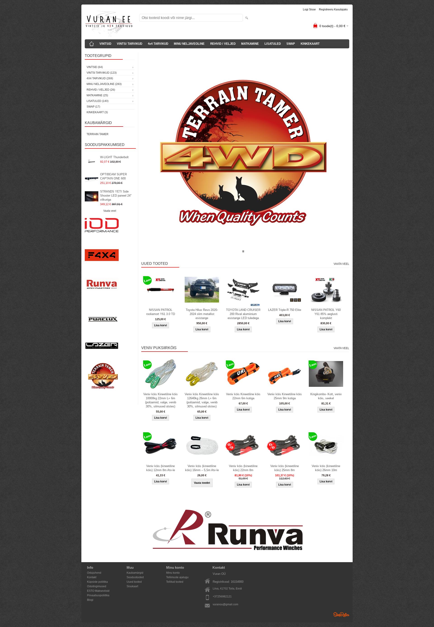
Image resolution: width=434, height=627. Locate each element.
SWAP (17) (93, 106)
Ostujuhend (94, 572)
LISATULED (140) (97, 101)
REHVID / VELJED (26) (101, 89)
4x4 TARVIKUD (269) (100, 78)
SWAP (290, 43)
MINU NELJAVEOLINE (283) (104, 84)
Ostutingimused (96, 586)
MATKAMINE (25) (97, 95)
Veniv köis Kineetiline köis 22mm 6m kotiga (243, 396)
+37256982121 (222, 596)
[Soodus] (243, 446)
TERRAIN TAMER (97, 134)
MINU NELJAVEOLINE (189, 43)
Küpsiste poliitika (97, 581)
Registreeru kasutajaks (333, 9)
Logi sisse (309, 9)
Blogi (90, 599)
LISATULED (272, 43)
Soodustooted (135, 577)
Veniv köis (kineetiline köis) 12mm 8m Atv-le (160, 468)
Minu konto (173, 572)
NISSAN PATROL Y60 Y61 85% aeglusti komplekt (326, 314)
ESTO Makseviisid (98, 590)
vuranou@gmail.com (225, 604)
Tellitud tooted (174, 581)
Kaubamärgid (135, 572)
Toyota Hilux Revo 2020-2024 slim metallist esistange (202, 314)
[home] (91, 43)
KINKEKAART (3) (97, 112)
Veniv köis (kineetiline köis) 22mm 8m (243, 468)
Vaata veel (109, 210)
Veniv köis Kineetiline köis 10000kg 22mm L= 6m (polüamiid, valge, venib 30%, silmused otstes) (160, 400)
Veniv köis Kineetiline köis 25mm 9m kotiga (284, 396)
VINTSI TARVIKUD (129, 43)
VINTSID (105, 43)
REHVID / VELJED (223, 43)
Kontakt (91, 577)
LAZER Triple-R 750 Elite (284, 310)
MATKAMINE (250, 43)
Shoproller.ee (341, 614)
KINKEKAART (310, 43)
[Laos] (160, 289)
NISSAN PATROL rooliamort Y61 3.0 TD (160, 312)
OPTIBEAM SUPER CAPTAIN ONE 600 (113, 176)
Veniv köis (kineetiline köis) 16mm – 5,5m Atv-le (202, 468)
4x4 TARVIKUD (158, 43)
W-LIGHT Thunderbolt (114, 157)
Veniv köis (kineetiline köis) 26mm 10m (326, 468)
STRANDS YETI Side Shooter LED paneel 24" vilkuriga (116, 195)
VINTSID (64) (95, 67)
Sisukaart (132, 586)
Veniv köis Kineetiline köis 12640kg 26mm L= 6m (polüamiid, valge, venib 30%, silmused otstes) (202, 400)
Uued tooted (134, 581)
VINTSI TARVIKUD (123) (102, 72)
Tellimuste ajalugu (177, 577)
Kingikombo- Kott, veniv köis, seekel (326, 396)
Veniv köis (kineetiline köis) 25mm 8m (284, 468)
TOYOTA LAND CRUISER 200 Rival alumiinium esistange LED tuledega (243, 314)
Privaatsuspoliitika (98, 595)
